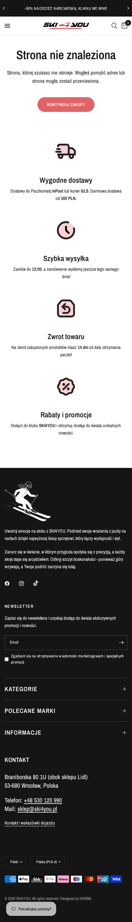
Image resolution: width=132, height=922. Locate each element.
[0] (123, 26)
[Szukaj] (114, 26)
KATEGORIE (21, 689)
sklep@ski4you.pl (37, 809)
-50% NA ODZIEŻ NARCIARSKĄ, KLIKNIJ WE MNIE (66, 8)
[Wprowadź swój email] (121, 642)
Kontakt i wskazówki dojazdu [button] (30, 822)
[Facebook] (11, 583)
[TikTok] (40, 583)
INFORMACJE (23, 732)
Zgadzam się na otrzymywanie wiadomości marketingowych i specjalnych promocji (67, 659)
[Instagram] (26, 583)
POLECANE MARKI (30, 710)
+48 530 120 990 (43, 800)
